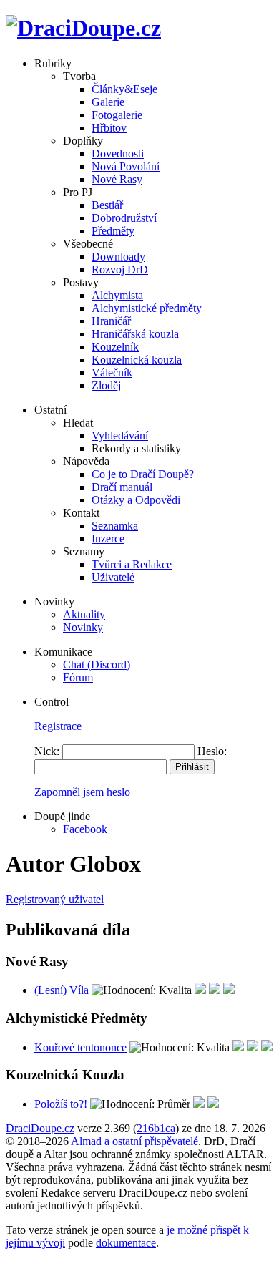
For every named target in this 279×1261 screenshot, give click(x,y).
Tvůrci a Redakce (132, 564)
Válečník (112, 372)
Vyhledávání (120, 435)
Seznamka (115, 526)
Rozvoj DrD (120, 269)
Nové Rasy (117, 179)
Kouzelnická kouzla (137, 360)
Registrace (58, 726)
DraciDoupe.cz (40, 1128)
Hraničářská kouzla (135, 334)
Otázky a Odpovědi (136, 500)
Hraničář (111, 321)
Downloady (118, 256)
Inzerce (108, 538)
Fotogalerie (117, 115)
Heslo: (212, 751)
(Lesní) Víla (61, 990)
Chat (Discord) (96, 664)
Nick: (46, 751)
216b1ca (156, 1128)
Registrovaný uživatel (55, 899)
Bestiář (107, 205)
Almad (86, 1141)
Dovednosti (118, 153)
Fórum (78, 677)
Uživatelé (113, 577)
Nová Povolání (126, 166)
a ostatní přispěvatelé (151, 1141)
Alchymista (117, 295)
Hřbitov (109, 128)
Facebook (85, 829)
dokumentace (126, 1243)
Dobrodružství (124, 218)
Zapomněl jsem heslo (82, 792)
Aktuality (84, 614)
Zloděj (106, 385)
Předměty (113, 231)
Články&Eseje (124, 89)
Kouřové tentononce (80, 1047)
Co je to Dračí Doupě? (143, 474)
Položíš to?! (60, 1104)
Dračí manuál (122, 487)
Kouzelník (115, 347)
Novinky (83, 627)
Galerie (108, 102)
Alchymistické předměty (147, 308)
